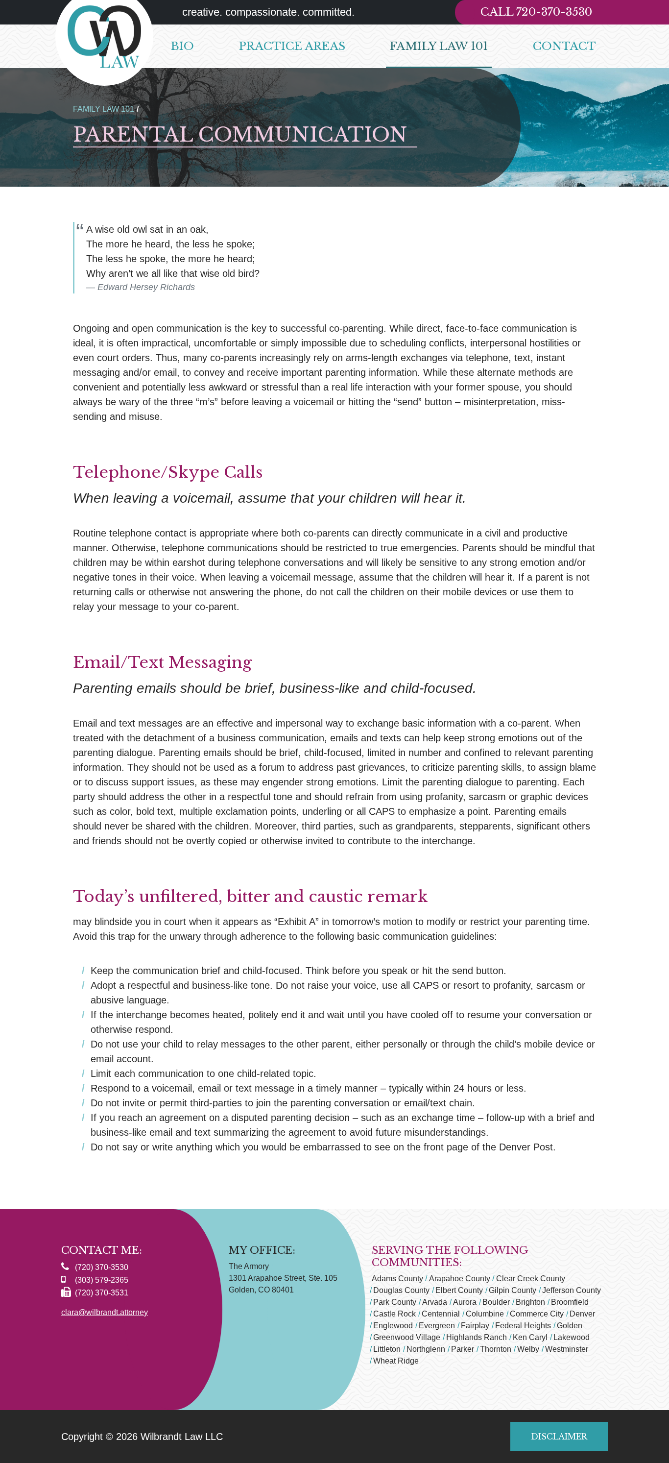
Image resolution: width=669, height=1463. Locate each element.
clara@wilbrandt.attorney (104, 1312)
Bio (182, 46)
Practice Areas (292, 46)
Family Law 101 (439, 46)
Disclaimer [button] (559, 1436)
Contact (564, 46)
